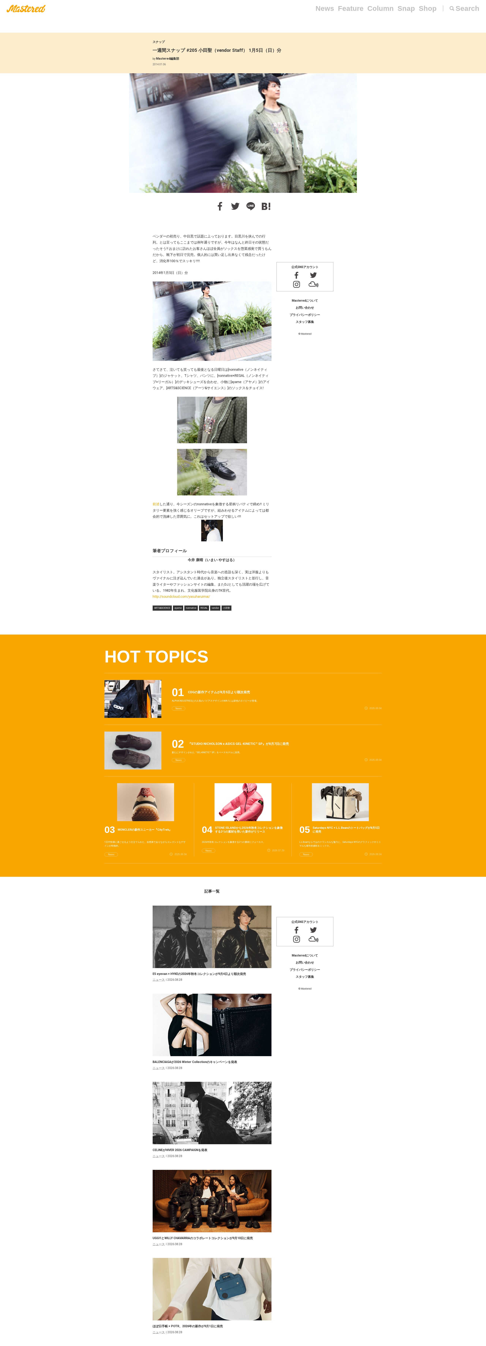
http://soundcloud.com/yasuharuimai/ (181, 596)
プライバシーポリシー (305, 315)
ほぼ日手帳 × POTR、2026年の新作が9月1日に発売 (188, 1326)
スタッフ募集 (305, 322)
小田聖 (226, 608)
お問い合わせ (305, 307)
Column (380, 8)
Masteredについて (305, 300)
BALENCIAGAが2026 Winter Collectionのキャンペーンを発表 (195, 1062)
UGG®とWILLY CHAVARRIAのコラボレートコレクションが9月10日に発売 (203, 1238)
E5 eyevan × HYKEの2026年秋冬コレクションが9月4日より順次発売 (199, 974)
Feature (351, 8)
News (325, 8)
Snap (406, 8)
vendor (215, 608)
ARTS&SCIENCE (162, 608)
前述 (156, 504)
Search (467, 8)
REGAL (203, 608)
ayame (178, 608)
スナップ (159, 42)
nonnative (191, 608)
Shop (428, 8)
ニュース (159, 980)
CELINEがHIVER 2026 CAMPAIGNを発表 (180, 1150)
